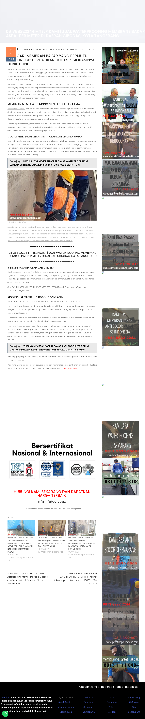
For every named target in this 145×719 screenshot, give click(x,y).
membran (42, 272)
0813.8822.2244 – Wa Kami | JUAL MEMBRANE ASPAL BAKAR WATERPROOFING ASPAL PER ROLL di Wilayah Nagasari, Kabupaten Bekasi (21, 544)
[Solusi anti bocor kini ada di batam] (120, 514)
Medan (112, 712)
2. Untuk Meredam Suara (18, 222)
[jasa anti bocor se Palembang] (120, 626)
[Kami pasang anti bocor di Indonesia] (120, 589)
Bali (112, 697)
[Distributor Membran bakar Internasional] (120, 65)
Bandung (89, 702)
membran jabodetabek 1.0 (36, 49)
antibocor (83, 365)
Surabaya (112, 702)
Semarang (88, 707)
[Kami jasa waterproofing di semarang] (120, 439)
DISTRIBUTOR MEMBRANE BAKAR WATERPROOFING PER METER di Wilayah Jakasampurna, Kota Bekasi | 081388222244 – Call (75, 578)
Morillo (5, 697)
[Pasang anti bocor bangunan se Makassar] (120, 476)
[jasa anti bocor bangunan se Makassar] (120, 663)
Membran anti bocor (16, 109)
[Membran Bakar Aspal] (120, 103)
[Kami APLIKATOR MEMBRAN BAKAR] (120, 327)
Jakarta (89, 697)
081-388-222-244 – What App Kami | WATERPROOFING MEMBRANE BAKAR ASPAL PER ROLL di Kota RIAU (51, 542)
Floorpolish (66, 712)
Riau (134, 707)
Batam (112, 707)
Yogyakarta (89, 712)
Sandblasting (65, 702)
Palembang (134, 697)
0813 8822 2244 (52, 502)
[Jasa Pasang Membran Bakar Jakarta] (120, 252)
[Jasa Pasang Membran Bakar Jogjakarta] (120, 402)
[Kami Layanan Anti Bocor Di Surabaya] (120, 364)
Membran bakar (15, 326)
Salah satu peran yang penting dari (23, 272)
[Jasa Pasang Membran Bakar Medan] (120, 177)
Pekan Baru (134, 712)
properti (27, 365)
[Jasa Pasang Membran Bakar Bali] (120, 140)
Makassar (134, 702)
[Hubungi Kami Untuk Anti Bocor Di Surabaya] (120, 215)
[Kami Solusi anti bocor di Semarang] (120, 551)
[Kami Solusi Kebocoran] (120, 289)
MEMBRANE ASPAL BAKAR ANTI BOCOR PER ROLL (74, 49)
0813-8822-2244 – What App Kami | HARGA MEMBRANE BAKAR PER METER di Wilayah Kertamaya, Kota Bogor (82, 543)
